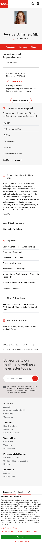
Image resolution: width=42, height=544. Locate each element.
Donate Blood (9, 448)
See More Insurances (11, 160)
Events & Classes (11, 432)
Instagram (7, 492)
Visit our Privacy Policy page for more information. (19, 531)
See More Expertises (11, 289)
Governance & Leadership (14, 410)
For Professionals (11, 457)
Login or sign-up (12, 88)
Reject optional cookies (21, 541)
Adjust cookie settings (9, 528)
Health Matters (10, 426)
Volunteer (7, 445)
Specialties (10, 47)
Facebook (22, 492)
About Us (7, 407)
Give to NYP (8, 441)
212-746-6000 (22, 38)
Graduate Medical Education (15, 461)
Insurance (23, 47)
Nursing (6, 464)
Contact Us (8, 417)
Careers (6, 473)
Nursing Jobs (9, 476)
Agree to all (21, 537)
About (33, 47)
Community (8, 413)
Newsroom (8, 429)
